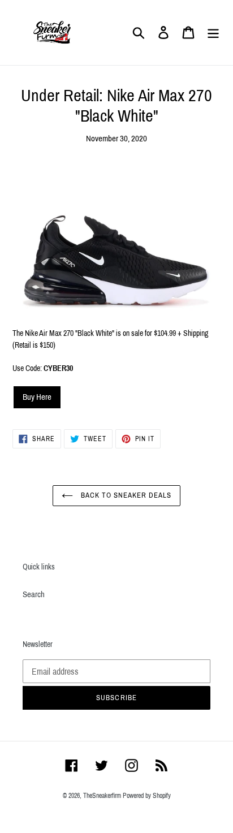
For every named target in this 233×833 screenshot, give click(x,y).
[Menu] (213, 32)
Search (34, 594)
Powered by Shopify (147, 796)
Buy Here (37, 397)
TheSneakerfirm (102, 796)
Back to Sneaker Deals (125, 495)
